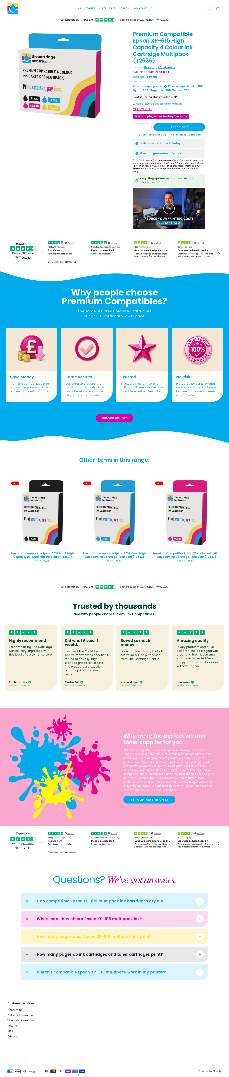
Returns (12, 1026)
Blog (10, 1031)
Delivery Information (21, 1015)
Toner (90, 8)
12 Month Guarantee (20, 1020)
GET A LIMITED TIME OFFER (149, 799)
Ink (79, 8)
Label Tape (108, 8)
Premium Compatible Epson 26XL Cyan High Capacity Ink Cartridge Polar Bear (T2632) (114, 555)
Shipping (149, 81)
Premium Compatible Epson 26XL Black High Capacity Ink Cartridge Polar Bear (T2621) (42, 555)
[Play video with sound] (169, 208)
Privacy (12, 1036)
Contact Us (143, 8)
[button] (209, 8)
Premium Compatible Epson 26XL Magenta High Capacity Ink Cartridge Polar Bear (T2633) (186, 555)
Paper (125, 8)
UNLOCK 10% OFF (114, 418)
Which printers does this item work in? (158, 104)
